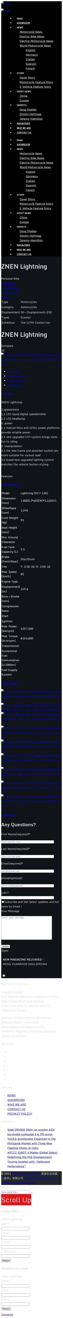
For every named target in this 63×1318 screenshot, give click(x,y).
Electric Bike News (32, 36)
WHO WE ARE (24, 128)
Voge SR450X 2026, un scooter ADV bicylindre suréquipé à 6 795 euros (31, 1132)
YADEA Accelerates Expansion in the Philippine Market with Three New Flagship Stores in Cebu (31, 1143)
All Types (7, 283)
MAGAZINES (23, 123)
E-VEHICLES (10, 287)
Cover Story (27, 77)
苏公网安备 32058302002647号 (31, 1180)
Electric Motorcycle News (36, 41)
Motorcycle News (31, 32)
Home (20, 18)
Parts (4, 297)
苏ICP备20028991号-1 (39, 1178)
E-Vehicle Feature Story (35, 86)
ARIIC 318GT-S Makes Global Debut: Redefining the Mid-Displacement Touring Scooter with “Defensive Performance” (32, 1159)
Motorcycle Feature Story (36, 82)
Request (6, 1260)
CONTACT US (24, 132)
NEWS (11, 1095)
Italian (30, 59)
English (30, 50)
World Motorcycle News (35, 45)
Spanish (31, 64)
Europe (24, 100)
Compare (7, 1314)
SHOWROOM (23, 23)
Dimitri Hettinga (30, 114)
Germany (32, 54)
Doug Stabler (28, 109)
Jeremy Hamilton (31, 118)
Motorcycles (9, 292)
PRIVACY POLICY (19, 1113)
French (30, 68)
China (23, 96)
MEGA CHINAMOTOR (26, 1173)
